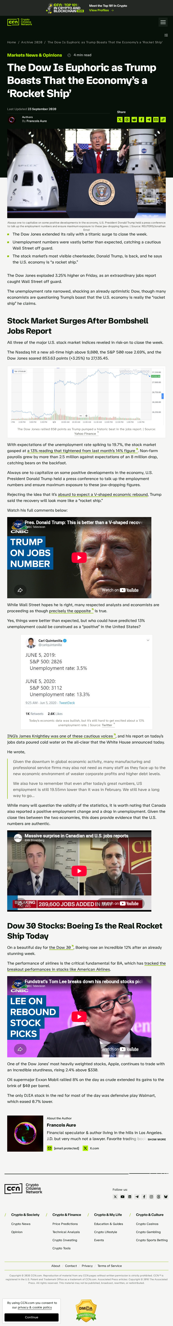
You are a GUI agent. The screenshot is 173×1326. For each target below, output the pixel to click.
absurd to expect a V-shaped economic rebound (103, 494)
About (55, 1266)
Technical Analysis (66, 1232)
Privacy (87, 1266)
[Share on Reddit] (134, 119)
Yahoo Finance (85, 434)
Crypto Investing (64, 1240)
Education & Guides (108, 1224)
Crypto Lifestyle (105, 1232)
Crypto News (20, 1224)
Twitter (107, 725)
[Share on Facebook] (141, 119)
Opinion (17, 1232)
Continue (31, 1317)
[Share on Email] (156, 119)
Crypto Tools (61, 1248)
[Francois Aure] (25, 1134)
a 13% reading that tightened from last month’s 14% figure (81, 450)
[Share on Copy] (163, 119)
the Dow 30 (60, 947)
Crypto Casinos (147, 1224)
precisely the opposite (70, 610)
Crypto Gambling (148, 1232)
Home (11, 42)
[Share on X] (120, 119)
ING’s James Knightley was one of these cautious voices (60, 736)
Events (99, 1240)
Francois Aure (37, 121)
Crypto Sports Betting (152, 1240)
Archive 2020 (31, 42)
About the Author (59, 1118)
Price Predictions (65, 1224)
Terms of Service (110, 1266)
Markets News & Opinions (34, 55)
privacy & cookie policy (35, 1307)
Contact (71, 1266)
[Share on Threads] (127, 119)
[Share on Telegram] (148, 119)
